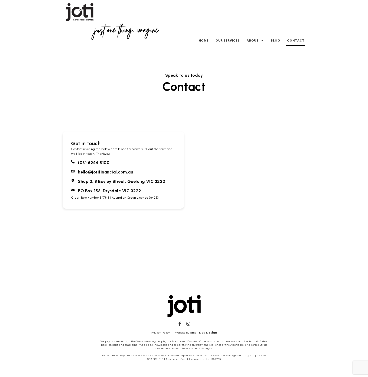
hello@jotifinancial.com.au (105, 172)
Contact (296, 40)
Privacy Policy (160, 332)
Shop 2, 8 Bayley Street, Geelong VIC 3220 (121, 181)
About (253, 40)
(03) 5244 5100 (93, 162)
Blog (275, 40)
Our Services (228, 40)
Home (204, 40)
